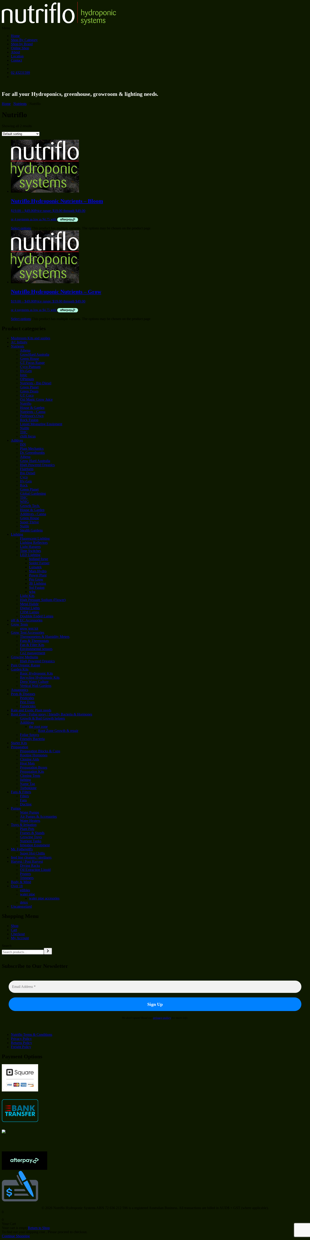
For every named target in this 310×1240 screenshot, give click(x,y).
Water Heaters (30, 821)
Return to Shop (39, 1228)
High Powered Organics (37, 465)
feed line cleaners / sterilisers (31, 857)
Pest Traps (27, 702)
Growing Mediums (24, 657)
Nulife (24, 428)
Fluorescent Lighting (35, 538)
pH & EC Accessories (26, 620)
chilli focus (28, 436)
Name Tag (27, 784)
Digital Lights (30, 608)
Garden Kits (19, 669)
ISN (23, 444)
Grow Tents (19, 624)
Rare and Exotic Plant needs (31, 710)
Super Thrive (29, 522)
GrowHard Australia (34, 354)
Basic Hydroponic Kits (36, 673)
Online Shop (20, 48)
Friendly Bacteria (32, 739)
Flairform (26, 469)
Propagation (19, 747)
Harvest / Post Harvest (27, 861)
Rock (24, 485)
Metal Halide (29, 604)
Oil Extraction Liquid (35, 870)
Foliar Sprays (29, 735)
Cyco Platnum (30, 367)
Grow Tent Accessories (27, 632)
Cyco (24, 477)
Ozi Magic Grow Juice (36, 399)
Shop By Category (24, 40)
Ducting (26, 804)
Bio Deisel (27, 473)
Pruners (25, 874)
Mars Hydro (38, 571)
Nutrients (20, 104)
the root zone (38, 726)
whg (32, 592)
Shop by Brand (22, 44)
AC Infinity (19, 342)
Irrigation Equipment (35, 845)
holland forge (38, 559)
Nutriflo (25, 403)
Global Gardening (33, 493)
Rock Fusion (29, 420)
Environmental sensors (36, 649)
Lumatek (35, 567)
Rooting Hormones (33, 755)
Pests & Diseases (23, 694)
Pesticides (27, 698)
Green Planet (29, 387)
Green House (29, 358)
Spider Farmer (39, 563)
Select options (21, 228)
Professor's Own (32, 416)
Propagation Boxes (33, 767)
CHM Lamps (29, 612)
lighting (25, 780)
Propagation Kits (32, 771)
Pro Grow (36, 579)
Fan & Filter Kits (32, 645)
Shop (14, 926)
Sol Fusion (36, 587)
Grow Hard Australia (35, 461)
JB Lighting (37, 583)
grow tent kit (29, 628)
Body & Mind (21, 882)
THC (23, 432)
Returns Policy (21, 1043)
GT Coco (27, 395)
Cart (14, 930)
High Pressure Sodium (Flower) (43, 600)
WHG (24, 502)
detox (24, 902)
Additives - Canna (33, 514)
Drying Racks (30, 865)
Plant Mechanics (32, 448)
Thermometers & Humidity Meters (44, 637)
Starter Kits (19, 743)
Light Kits (27, 596)
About (15, 52)
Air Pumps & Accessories (38, 816)
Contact (16, 60)
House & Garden (32, 408)
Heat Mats (27, 763)
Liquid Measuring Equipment (41, 424)
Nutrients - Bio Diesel (35, 383)
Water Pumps (29, 812)
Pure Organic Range (25, 665)
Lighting (17, 534)
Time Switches (30, 551)
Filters (24, 796)
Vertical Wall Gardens (35, 686)
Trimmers (27, 878)
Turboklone (28, 788)
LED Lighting (30, 555)
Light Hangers (30, 547)
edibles (25, 890)
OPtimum (27, 379)
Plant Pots (27, 829)
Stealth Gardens (31, 530)
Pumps (16, 808)
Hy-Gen (26, 371)
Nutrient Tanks (30, 841)
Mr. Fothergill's (22, 849)
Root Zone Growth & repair (58, 731)
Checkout (18, 934)
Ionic (23, 375)
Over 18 (17, 886)
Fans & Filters (21, 792)
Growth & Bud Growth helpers (42, 718)
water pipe (27, 894)
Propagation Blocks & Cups (40, 751)
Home (15, 36)
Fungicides (28, 706)
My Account (20, 938)
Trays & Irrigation (24, 825)
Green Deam (29, 391)
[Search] (48, 951)
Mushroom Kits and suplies (30, 338)
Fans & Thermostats (34, 641)
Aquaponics (19, 690)
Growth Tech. (30, 506)
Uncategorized (21, 906)
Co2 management (32, 653)
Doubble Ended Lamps (36, 616)
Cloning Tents (30, 776)
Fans (23, 800)
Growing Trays (31, 837)
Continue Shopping (16, 1236)
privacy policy (162, 1017)
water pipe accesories (44, 898)
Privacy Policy (21, 1039)
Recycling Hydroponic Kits (39, 677)
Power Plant (38, 575)
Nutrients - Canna (32, 412)
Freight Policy (21, 1047)
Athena (25, 350)
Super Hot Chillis (32, 853)
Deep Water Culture (34, 681)
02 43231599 (20, 73)
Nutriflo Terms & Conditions (31, 1034)
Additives (27, 722)
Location (17, 56)
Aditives (17, 440)
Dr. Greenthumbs (32, 453)
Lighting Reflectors (34, 542)
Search (7, 946)
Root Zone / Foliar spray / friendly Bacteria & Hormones (51, 714)
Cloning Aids (29, 759)
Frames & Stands (32, 833)
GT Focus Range (32, 363)
